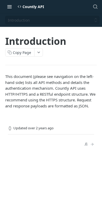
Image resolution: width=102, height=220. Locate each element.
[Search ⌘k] (95, 6)
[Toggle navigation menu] (9, 6)
